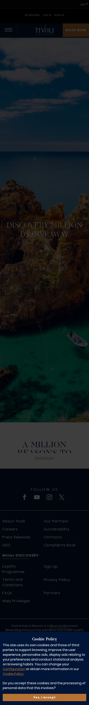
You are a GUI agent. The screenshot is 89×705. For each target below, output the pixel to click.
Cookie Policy (13, 673)
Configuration (14, 669)
